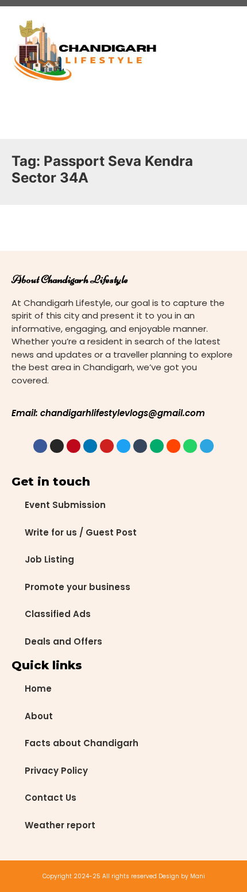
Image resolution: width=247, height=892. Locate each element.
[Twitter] (123, 446)
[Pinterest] (73, 446)
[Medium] (157, 446)
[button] (187, 51)
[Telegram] (207, 446)
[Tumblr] (140, 446)
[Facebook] (40, 446)
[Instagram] (57, 446)
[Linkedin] (90, 446)
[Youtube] (107, 446)
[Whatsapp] (190, 446)
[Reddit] (173, 446)
